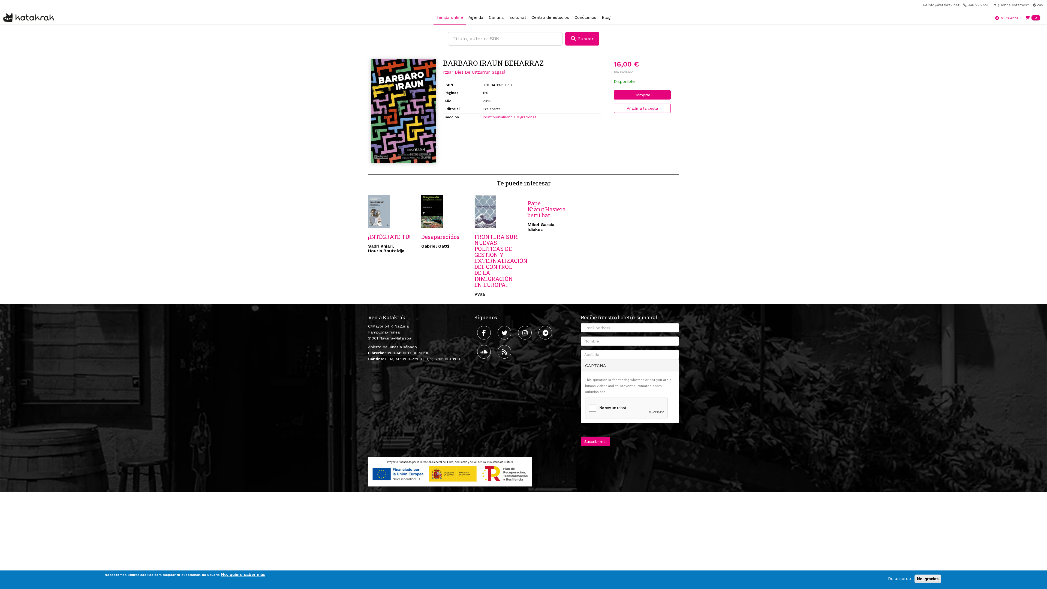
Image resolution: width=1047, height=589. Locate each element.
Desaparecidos (440, 236)
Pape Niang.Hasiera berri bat (546, 209)
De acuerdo (899, 578)
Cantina (496, 17)
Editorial (517, 17)
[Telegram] (545, 332)
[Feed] (505, 352)
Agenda (475, 17)
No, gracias (927, 578)
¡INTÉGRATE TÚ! (389, 236)
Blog (606, 17)
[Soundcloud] (484, 352)
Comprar (642, 95)
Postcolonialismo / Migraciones (510, 117)
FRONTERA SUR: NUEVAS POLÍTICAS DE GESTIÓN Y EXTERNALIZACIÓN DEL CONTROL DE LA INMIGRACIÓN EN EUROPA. (501, 260)
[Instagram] (525, 332)
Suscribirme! (595, 441)
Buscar (585, 38)
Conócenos (585, 17)
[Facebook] (484, 332)
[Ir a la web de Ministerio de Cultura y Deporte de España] (450, 471)
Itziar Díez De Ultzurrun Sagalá (474, 72)
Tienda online (449, 17)
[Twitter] (505, 332)
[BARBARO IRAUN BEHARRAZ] (403, 111)
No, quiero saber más (243, 574)
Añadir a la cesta (642, 108)
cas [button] (1039, 5)
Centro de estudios (550, 17)
